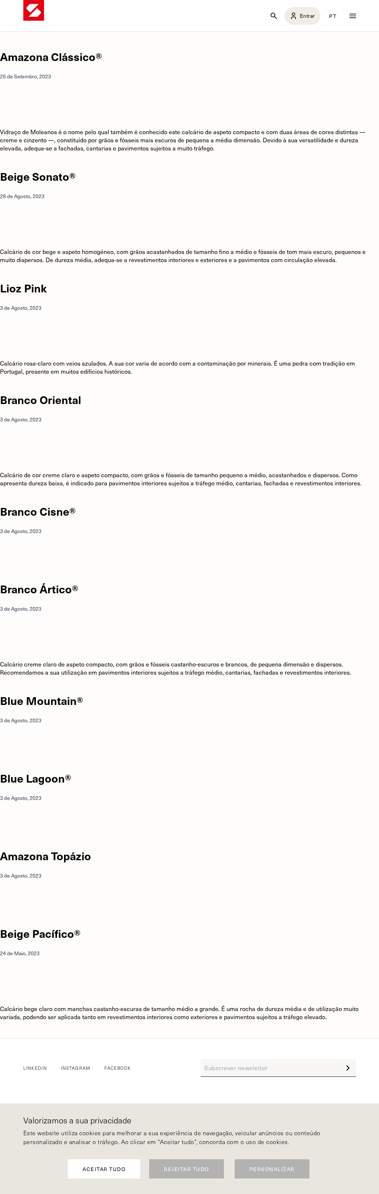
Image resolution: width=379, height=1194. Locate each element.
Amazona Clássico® (51, 56)
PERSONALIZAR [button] (272, 1169)
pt (332, 16)
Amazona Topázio (45, 855)
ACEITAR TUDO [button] (104, 1169)
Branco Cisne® (38, 511)
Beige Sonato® (38, 176)
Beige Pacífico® (40, 933)
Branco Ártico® (39, 588)
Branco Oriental (40, 399)
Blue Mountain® (41, 700)
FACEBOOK (117, 1068)
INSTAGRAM (76, 1068)
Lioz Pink (23, 287)
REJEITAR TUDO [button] (186, 1169)
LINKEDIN (35, 1068)
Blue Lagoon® (35, 778)
